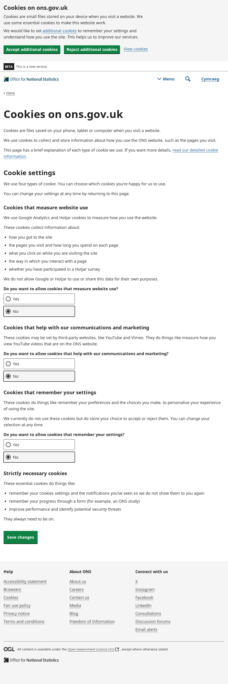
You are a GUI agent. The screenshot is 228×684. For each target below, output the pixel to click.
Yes (16, 299)
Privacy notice (17, 613)
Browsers (12, 589)
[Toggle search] (188, 79)
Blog (73, 613)
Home (10, 93)
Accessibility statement (25, 581)
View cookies (136, 49)
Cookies (11, 597)
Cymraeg (210, 79)
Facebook (144, 597)
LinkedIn (143, 605)
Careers (76, 589)
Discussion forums (153, 621)
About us (77, 581)
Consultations (148, 613)
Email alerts (146, 629)
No (15, 311)
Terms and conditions (24, 621)
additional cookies (60, 30)
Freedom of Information (92, 621)
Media (75, 605)
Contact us (79, 597)
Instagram (145, 589)
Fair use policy (17, 605)
